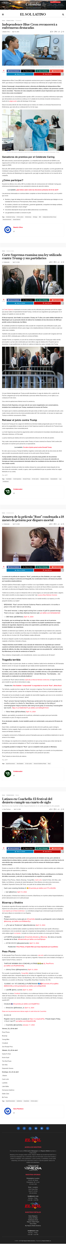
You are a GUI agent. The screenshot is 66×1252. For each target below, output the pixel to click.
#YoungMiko (54, 983)
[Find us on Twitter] (30, 1128)
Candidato (8, 479)
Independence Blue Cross (49, 217)
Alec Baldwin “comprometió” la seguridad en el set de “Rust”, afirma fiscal (37, 685)
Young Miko (24, 973)
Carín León (38, 880)
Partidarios (6, 481)
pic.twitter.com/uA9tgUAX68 (36, 986)
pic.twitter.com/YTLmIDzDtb (46, 888)
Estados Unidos (10, 20)
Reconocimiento (7, 219)
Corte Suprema (8, 309)
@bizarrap (7, 921)
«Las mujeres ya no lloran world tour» (13, 911)
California (19, 1101)
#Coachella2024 (20, 986)
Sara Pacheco (7, 809)
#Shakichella (22, 939)
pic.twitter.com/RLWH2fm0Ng (14, 966)
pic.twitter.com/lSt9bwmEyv (21, 921)
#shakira (36, 937)
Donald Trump (26, 479)
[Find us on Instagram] (24, 1128)
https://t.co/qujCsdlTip (37, 1019)
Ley (60, 479)
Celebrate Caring (10, 217)
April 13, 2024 (40, 925)
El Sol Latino (20, 217)
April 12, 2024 (29, 1007)
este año (40, 955)
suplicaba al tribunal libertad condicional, (37, 679)
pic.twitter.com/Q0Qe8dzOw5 (50, 613)
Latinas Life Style (33, 1218)
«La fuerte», (17, 933)
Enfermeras (28, 217)
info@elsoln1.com (33, 1196)
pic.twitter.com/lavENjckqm (36, 939)
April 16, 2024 (15, 31)
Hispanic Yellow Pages (33, 1222)
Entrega (35, 217)
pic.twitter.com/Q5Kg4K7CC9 (39, 708)
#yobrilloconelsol (10, 763)
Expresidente (54, 479)
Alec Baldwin (20, 763)
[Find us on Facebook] (18, 1128)
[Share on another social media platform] (62, 74)
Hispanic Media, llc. (46, 1240)
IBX (40, 217)
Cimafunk (17, 993)
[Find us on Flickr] (41, 1128)
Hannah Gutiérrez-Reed (40, 763)
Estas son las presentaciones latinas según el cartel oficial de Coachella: (24, 1011)
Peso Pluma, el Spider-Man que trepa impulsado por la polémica (37, 947)
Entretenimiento (10, 513)
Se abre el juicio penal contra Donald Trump (37, 447)
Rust (49, 763)
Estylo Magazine (33, 1216)
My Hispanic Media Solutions (33, 1225)
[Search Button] (63, 14)
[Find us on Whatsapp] (47, 1128)
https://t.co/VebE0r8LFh (20, 708)
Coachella (26, 1101)
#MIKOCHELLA (9, 986)
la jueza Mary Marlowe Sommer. (47, 595)
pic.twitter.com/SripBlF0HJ (30, 1004)
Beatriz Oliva (6, 31)
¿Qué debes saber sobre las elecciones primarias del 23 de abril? (37, 190)
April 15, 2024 (28, 617)
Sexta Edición (16, 219)
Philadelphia (18, 20)
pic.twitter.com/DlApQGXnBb (26, 1021)
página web (13, 101)
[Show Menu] (3, 14)
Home (3, 20)
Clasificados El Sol (33, 1220)
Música (17, 795)
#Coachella (32, 888)
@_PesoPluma (48, 963)
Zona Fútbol (33, 1223)
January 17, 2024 (29, 1025)
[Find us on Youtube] (36, 1128)
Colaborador (7, 262)
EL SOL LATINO (33, 14)
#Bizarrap (43, 937)
